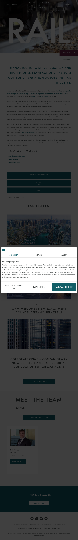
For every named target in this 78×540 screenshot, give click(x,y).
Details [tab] (39, 255)
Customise (38, 287)
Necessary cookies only (14, 287)
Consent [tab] (13, 255)
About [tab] (64, 255)
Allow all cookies (64, 287)
